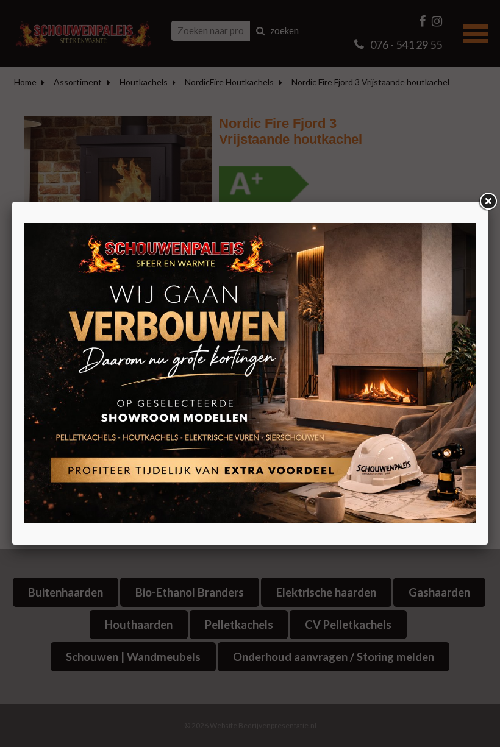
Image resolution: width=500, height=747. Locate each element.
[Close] (488, 202)
